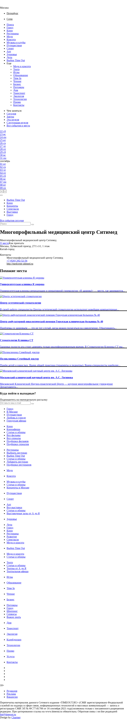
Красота (11, 39)
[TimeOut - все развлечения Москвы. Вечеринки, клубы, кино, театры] (7, 4)
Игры (16, 72)
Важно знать (14, 617)
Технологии (20, 99)
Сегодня (11, 113)
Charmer (16, 717)
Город (10, 27)
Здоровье (12, 54)
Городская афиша (16, 420)
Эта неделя (13, 119)
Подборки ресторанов (19, 464)
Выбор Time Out (16, 60)
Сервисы (12, 614)
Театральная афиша (17, 571)
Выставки (12, 211)
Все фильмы (14, 435)
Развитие (12, 536)
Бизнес (17, 84)
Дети (9, 57)
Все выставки (14, 507)
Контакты (18, 105)
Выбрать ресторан (17, 452)
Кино (10, 30)
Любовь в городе (16, 417)
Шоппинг (12, 611)
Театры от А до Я (16, 568)
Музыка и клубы (16, 42)
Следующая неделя (17, 122)
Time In (17, 78)
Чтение (17, 81)
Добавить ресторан (17, 461)
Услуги (11, 656)
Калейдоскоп (14, 639)
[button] (1, 195)
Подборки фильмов (18, 441)
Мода (10, 36)
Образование (20, 75)
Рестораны (13, 33)
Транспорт (19, 93)
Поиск (10, 24)
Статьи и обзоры (16, 432)
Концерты (12, 206)
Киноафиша (13, 429)
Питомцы (18, 87)
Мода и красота (22, 66)
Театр (16, 69)
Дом (15, 90)
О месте (4, 243)
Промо (17, 102)
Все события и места (18, 125)
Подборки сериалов (18, 444)
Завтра (10, 116)
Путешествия (14, 45)
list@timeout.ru (8, 714)
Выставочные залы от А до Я (23, 513)
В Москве (12, 411)
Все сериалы (14, 438)
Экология (18, 96)
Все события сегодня (12, 220)
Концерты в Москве (18, 487)
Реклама (11, 694)
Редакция (12, 691)
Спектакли (13, 208)
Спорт (10, 48)
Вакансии (12, 696)
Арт (9, 51)
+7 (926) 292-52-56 (17, 260)
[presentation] (1, 191)
